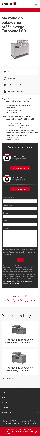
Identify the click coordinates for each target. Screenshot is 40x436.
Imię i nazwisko (8, 198)
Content (6, 228)
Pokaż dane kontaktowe (20, 168)
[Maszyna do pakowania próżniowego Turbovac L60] (20, 49)
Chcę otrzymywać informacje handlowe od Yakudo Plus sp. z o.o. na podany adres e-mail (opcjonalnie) (19, 252)
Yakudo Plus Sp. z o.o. (28, 421)
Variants (12, 78)
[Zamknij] (36, 431)
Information (11, 72)
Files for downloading (16, 91)
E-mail (5, 213)
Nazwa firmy (7, 205)
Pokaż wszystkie (8, 378)
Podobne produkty (16, 315)
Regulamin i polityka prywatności (17, 282)
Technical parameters (15, 85)
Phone (5, 221)
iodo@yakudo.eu (14, 283)
